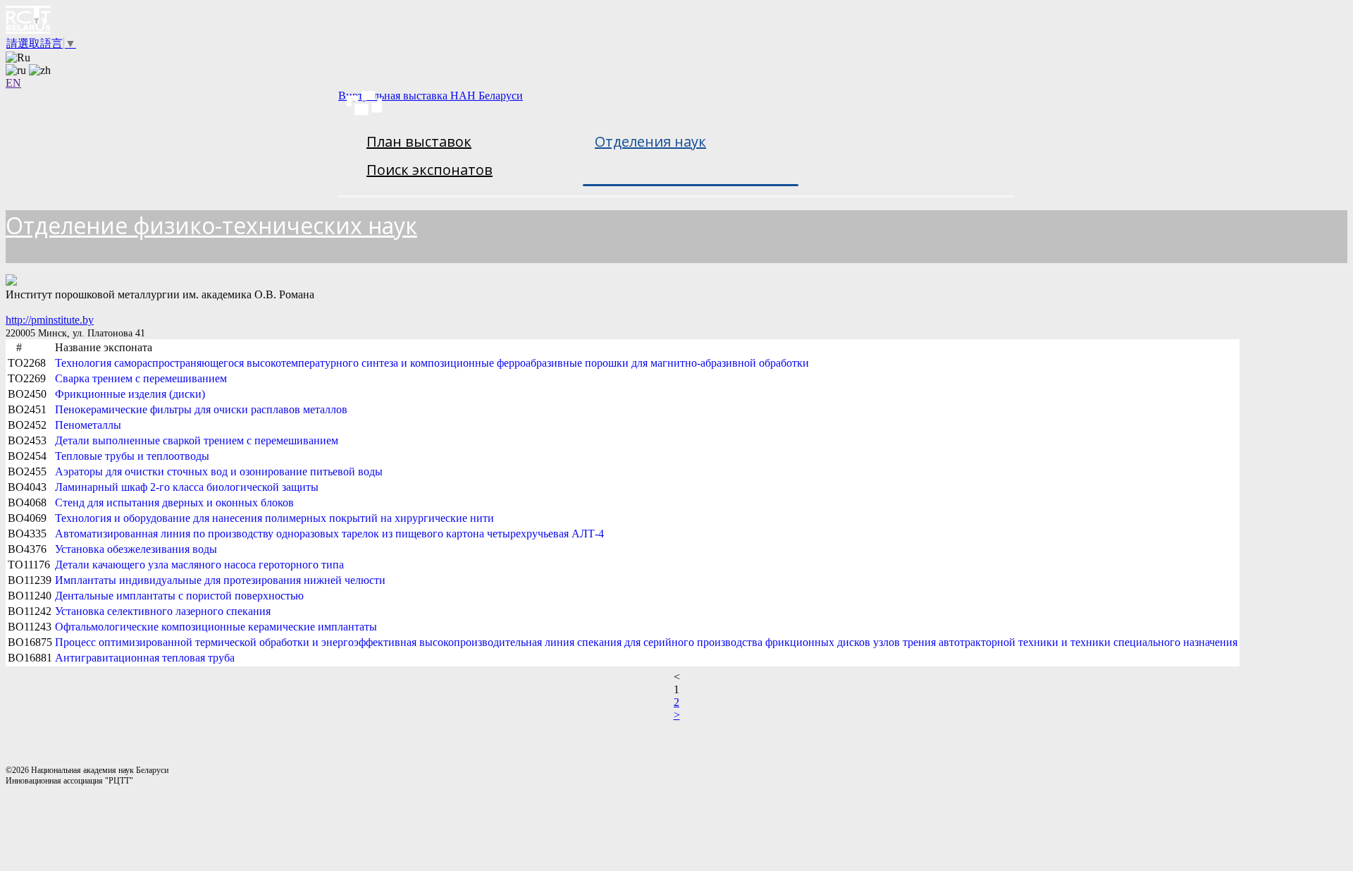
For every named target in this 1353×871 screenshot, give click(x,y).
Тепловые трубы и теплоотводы (132, 456)
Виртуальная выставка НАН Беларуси (430, 96)
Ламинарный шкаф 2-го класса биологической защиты (187, 487)
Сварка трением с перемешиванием (141, 378)
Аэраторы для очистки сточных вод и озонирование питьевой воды (219, 471)
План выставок (418, 141)
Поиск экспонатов (429, 169)
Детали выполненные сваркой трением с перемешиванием (196, 440)
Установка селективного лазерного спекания (163, 611)
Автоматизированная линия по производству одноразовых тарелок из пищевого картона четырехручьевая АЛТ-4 (329, 534)
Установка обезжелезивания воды (136, 549)
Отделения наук (650, 141)
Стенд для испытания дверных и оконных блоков (174, 502)
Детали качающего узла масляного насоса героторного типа (199, 565)
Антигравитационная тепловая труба (145, 658)
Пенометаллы (88, 425)
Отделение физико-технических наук (211, 225)
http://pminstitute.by (50, 320)
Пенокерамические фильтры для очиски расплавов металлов (201, 409)
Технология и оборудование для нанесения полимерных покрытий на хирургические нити (274, 518)
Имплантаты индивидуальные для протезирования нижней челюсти (220, 580)
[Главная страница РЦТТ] (676, 21)
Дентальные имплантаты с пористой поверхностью (179, 596)
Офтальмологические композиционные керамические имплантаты (216, 627)
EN (13, 83)
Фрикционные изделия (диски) (130, 394)
